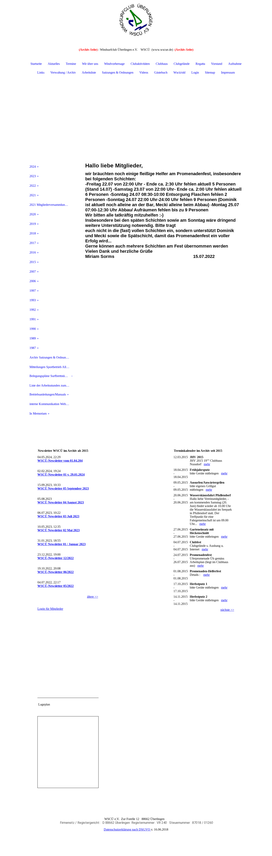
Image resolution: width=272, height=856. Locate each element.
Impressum (228, 72)
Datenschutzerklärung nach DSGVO (127, 829)
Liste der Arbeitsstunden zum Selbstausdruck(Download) (50, 385)
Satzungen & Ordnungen (117, 72)
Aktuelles (54, 63)
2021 (32, 195)
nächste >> (227, 609)
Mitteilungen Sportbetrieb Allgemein (50, 367)
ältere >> (92, 596)
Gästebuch (160, 72)
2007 (32, 271)
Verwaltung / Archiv (63, 72)
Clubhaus (162, 63)
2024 (32, 166)
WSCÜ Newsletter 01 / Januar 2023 (61, 544)
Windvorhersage (114, 63)
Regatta (200, 63)
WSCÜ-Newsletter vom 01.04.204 (60, 460)
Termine (71, 63)
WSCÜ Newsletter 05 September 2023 (63, 488)
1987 (32, 348)
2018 (32, 233)
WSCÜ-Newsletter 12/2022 (55, 558)
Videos (143, 72)
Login (195, 72)
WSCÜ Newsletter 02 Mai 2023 (58, 530)
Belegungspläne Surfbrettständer (49, 376)
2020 (32, 214)
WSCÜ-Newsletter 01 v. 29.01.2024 (61, 474)
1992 (32, 309)
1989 (32, 338)
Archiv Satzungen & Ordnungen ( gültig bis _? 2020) (50, 357)
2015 (32, 262)
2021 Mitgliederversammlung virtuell (50, 204)
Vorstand (216, 63)
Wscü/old (179, 72)
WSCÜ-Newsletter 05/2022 (55, 586)
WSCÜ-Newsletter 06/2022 (55, 572)
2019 (32, 223)
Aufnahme (235, 63)
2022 (32, 185)
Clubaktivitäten (140, 63)
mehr (207, 464)
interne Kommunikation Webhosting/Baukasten (50, 404)
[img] (136, 20)
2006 (32, 281)
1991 (32, 319)
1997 (32, 290)
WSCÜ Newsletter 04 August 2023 (60, 502)
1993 (32, 300)
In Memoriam (38, 413)
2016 (32, 252)
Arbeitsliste (89, 72)
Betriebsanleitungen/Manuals (47, 394)
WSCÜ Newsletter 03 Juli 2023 (58, 516)
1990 (32, 328)
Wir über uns (90, 63)
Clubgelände (182, 63)
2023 (32, 176)
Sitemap (210, 72)
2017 (32, 243)
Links (40, 72)
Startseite (36, 63)
